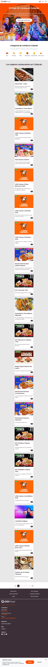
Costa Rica (7, 604)
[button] (24, 20)
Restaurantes (13, 591)
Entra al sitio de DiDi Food (24, 20)
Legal (13, 596)
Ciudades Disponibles (35, 593)
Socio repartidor (34, 591)
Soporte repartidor (13, 593)
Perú (14, 604)
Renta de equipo (34, 596)
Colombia (3, 604)
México (11, 604)
